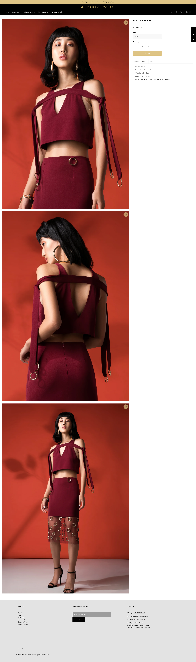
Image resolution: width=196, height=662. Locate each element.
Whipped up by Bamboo (41, 655)
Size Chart (144, 61)
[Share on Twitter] (193, 34)
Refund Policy (22, 620)
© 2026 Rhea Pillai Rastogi (24, 655)
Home (7, 12)
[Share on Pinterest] (193, 39)
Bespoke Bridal (56, 12)
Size (134, 32)
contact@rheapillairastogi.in (139, 616)
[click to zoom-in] (126, 22)
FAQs (151, 61)
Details (136, 61)
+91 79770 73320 (139, 613)
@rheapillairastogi (139, 619)
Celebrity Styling (43, 12)
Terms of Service (23, 624)
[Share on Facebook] (193, 29)
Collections (16, 12)
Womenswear (29, 12)
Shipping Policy (23, 622)
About (20, 613)
